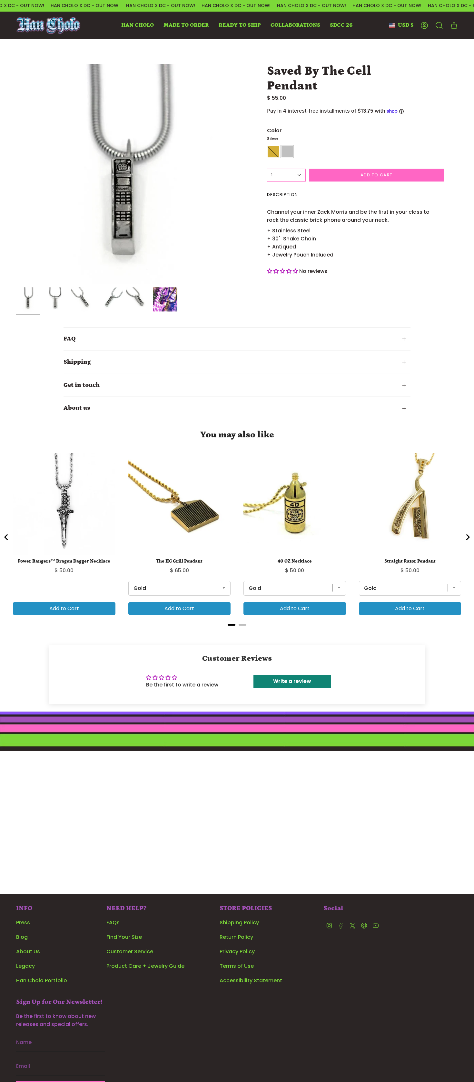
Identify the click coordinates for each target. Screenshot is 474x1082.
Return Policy (236, 937)
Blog (22, 937)
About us (77, 408)
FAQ (70, 338)
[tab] (231, 625)
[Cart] (454, 25)
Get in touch (82, 385)
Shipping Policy (239, 922)
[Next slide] (467, 537)
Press (23, 922)
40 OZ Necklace (295, 561)
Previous (16, 174)
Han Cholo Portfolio (41, 980)
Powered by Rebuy (237, 633)
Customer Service (129, 951)
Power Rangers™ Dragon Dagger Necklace (64, 561)
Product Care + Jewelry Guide (145, 966)
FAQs (113, 922)
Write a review (292, 681)
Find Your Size (124, 937)
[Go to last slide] (6, 537)
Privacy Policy (237, 951)
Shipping (77, 362)
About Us (28, 951)
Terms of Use (237, 966)
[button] (137, 25)
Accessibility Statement (251, 980)
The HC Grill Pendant (179, 561)
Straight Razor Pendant (410, 561)
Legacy (25, 966)
